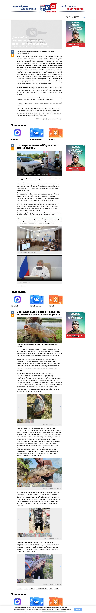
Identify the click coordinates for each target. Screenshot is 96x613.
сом (51, 588)
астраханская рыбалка (42, 588)
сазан (56, 588)
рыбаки (31, 588)
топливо (24, 286)
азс (18, 286)
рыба (26, 588)
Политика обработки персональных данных (54, 611)
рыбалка (19, 588)
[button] (60, 406)
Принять (78, 609)
